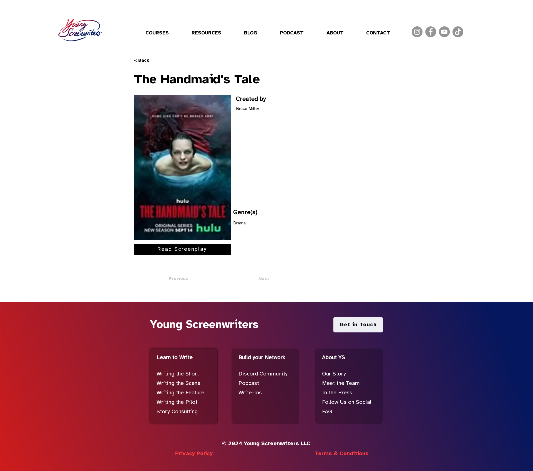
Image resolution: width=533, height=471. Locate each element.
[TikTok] (457, 31)
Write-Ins (250, 393)
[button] (157, 33)
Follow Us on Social (346, 402)
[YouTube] (444, 31)
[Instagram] (417, 31)
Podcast (248, 383)
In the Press (337, 393)
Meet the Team (341, 383)
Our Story (334, 374)
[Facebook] (430, 31)
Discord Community (263, 374)
